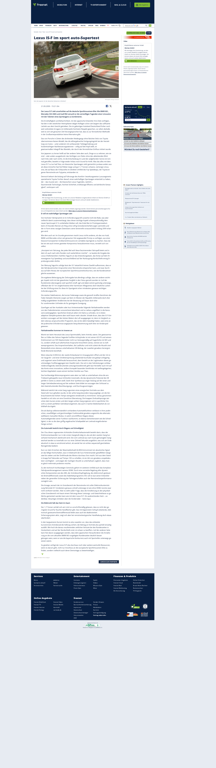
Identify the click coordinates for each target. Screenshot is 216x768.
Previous (35, 68)
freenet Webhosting (120, 588)
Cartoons (77, 580)
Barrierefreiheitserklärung (82, 605)
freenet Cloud (118, 583)
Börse (36, 580)
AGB (75, 618)
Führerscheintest (79, 585)
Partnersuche (57, 585)
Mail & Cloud (120, 5)
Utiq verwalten (78, 615)
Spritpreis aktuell (39, 583)
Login (149, 33)
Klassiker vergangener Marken (134, 227)
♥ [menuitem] (108, 25)
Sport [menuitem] (41, 25)
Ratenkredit (137, 583)
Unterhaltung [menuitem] (64, 25)
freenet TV (37, 605)
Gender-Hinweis (98, 602)
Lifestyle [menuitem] (75, 25)
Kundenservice (78, 602)
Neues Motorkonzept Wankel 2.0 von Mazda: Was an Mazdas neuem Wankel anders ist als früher (138, 232)
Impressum (77, 607)
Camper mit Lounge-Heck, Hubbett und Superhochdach (134, 207)
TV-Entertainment (98, 5)
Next (117, 68)
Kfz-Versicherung (119, 591)
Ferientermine (38, 585)
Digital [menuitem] (83, 25)
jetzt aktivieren (49, 202)
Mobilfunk (62, 5)
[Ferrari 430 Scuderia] (76, 70)
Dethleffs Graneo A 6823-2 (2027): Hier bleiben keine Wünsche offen (138, 246)
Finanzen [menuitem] (48, 25)
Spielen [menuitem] (90, 25)
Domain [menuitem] (102, 25)
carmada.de (57, 610)
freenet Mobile (58, 605)
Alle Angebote (143, 5)
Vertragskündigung (99, 612)
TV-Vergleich (137, 591)
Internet (78, 5)
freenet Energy (39, 610)
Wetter (55, 583)
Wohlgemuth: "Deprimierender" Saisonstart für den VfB (137, 203)
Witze (95, 588)
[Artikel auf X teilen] (111, 106)
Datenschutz (78, 610)
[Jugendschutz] (92, 625)
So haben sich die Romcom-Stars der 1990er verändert (135, 193)
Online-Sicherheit (139, 580)
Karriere (96, 610)
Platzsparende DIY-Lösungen (132, 198)
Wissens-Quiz (97, 585)
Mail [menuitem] (97, 25)
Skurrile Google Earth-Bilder (131, 212)
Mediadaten (97, 607)
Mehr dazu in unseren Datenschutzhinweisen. (83, 211)
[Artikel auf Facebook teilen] (107, 106)
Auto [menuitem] (55, 25)
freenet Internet (39, 607)
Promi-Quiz (77, 588)
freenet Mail (118, 585)
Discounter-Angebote (121, 580)
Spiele (95, 580)
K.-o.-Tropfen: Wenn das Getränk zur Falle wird (136, 217)
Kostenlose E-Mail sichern (136, 33)
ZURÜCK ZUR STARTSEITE (108, 562)
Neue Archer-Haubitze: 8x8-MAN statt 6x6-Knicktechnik (137, 237)
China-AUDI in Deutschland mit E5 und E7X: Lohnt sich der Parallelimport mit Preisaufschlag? (139, 241)
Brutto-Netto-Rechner (140, 585)
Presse (95, 605)
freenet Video (57, 602)
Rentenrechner (138, 588)
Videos (95, 583)
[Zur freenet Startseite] (40, 5)
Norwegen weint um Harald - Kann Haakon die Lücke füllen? (137, 189)
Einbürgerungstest (80, 583)
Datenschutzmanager (81, 612)
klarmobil (56, 607)
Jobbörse (56, 580)
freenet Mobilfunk (40, 602)
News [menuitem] (36, 25)
